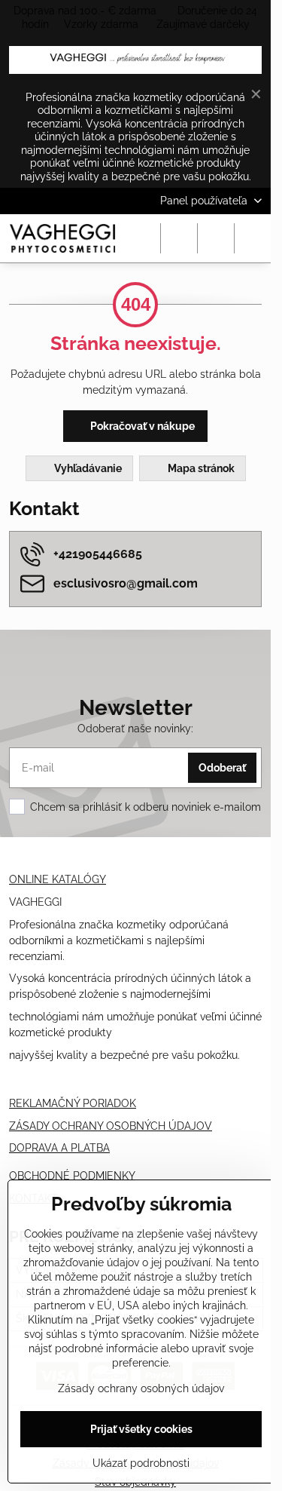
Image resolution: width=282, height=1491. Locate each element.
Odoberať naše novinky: (135, 728)
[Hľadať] (179, 238)
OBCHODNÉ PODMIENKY (72, 1176)
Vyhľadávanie (87, 468)
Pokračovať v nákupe (141, 426)
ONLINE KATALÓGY (57, 879)
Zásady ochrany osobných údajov (141, 1388)
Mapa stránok (200, 468)
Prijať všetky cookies (141, 1429)
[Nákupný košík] (216, 238)
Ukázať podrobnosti (141, 1463)
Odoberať (222, 768)
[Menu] (253, 238)
